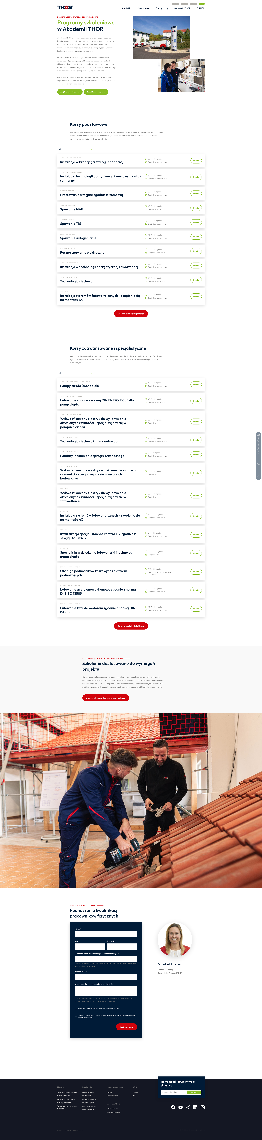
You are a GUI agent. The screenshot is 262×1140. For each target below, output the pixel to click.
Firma (78, 929)
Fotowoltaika (86, 1095)
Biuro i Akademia (112, 1095)
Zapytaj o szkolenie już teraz (131, 313)
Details (196, 160)
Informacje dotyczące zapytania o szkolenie (94, 984)
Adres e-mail (81, 972)
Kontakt (175, 4)
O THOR (135, 1092)
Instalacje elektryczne (64, 1103)
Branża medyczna (88, 1103)
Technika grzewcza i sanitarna (67, 1092)
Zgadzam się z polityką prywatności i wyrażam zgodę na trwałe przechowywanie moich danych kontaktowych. (106, 1016)
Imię (77, 941)
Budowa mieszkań (88, 1092)
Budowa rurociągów (63, 1095)
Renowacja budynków (89, 1099)
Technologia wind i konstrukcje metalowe (67, 1107)
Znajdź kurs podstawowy (70, 92)
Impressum (68, 1130)
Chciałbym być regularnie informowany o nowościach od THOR (98, 1008)
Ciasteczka (60, 1130)
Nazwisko (112, 941)
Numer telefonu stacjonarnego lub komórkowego (97, 954)
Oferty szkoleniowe (113, 1112)
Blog (134, 1095)
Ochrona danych (77, 1130)
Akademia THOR (112, 1109)
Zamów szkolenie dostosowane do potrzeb (105, 698)
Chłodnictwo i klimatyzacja (66, 1099)
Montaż (109, 1092)
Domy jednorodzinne (89, 1106)
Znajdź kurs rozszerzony (96, 92)
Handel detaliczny (88, 1110)
